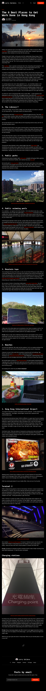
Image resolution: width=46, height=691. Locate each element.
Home (19, 3)
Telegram (19, 662)
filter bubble (34, 145)
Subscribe (41, 3)
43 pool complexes (28, 212)
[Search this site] (31, 3)
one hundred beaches (38, 354)
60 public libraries (18, 114)
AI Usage (30, 662)
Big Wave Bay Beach (21, 360)
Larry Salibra (8, 19)
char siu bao (15, 354)
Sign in (34, 3)
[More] (23, 3)
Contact (24, 662)
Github (13, 662)
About (34, 662)
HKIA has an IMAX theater (14, 542)
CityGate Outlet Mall (29, 227)
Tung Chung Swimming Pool (10, 224)
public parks (23, 158)
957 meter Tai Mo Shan (31, 283)
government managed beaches (16, 355)
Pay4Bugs (4, 51)
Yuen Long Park (14, 163)
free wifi (32, 159)
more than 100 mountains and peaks (10, 278)
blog (3, 9)
